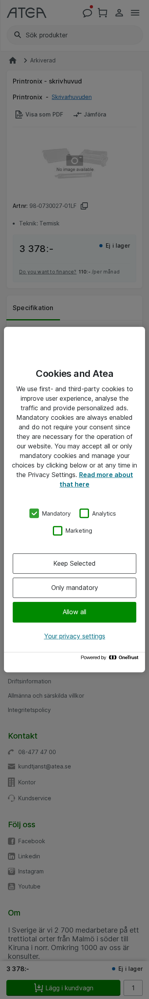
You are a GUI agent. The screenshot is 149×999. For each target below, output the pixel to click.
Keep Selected (74, 563)
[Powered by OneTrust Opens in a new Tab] (111, 659)
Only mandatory (74, 588)
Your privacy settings (74, 636)
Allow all (74, 612)
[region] (74, 500)
